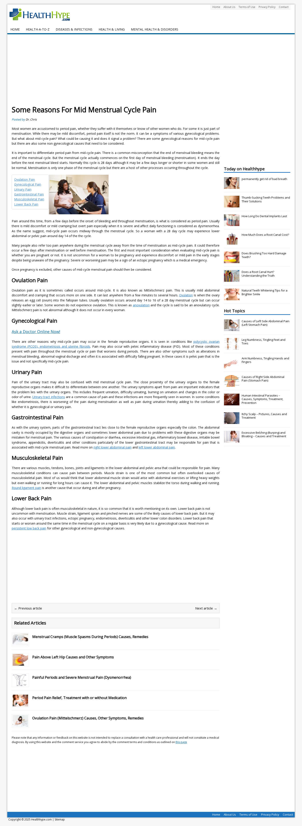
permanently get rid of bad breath (264, 179)
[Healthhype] (42, 14)
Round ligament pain (26, 488)
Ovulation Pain (24, 179)
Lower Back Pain (26, 204)
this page (181, 742)
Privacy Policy (267, 7)
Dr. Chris (31, 119)
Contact (284, 7)
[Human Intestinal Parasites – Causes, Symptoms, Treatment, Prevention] (231, 403)
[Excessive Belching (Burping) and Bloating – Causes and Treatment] (231, 440)
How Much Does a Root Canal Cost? (265, 235)
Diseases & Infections (74, 29)
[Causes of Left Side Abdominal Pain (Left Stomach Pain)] (231, 329)
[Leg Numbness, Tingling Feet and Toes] (231, 347)
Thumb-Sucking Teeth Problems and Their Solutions (266, 199)
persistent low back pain (29, 528)
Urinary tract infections (48, 397)
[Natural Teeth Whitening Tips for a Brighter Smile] (231, 298)
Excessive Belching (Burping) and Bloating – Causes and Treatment (264, 434)
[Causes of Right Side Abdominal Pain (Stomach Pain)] (231, 384)
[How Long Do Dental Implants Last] (231, 224)
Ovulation (186, 295)
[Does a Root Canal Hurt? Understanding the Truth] (231, 279)
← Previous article (28, 608)
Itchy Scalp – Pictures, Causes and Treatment (264, 416)
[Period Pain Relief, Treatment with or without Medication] (20, 704)
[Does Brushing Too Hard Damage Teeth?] (231, 261)
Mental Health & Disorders (154, 29)
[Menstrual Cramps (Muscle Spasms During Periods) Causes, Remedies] (20, 643)
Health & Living (112, 29)
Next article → (206, 608)
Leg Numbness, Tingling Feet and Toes (263, 341)
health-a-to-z (38, 29)
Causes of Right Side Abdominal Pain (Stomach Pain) (263, 379)
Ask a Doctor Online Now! (36, 331)
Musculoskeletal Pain (29, 199)
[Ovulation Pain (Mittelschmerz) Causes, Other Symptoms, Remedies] (20, 724)
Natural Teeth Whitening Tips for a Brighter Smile (264, 292)
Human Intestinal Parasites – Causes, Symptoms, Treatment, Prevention (262, 399)
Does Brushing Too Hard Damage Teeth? (264, 255)
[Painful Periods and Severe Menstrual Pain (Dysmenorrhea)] (20, 683)
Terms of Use (247, 7)
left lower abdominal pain (157, 447)
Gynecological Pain (27, 184)
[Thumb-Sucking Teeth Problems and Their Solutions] (231, 205)
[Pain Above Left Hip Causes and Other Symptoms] (20, 663)
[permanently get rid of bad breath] (231, 186)
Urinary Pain (22, 189)
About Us (229, 7)
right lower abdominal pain (113, 447)
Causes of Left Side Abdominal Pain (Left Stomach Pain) (265, 323)
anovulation (141, 305)
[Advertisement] (151, 72)
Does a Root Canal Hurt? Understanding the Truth (258, 274)
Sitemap (60, 819)
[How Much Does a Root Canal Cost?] (231, 242)
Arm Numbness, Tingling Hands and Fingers (265, 360)
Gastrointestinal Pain (29, 194)
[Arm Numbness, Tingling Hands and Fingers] (231, 366)
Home (216, 7)
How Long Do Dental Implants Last (264, 216)
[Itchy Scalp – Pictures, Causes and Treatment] (231, 422)
